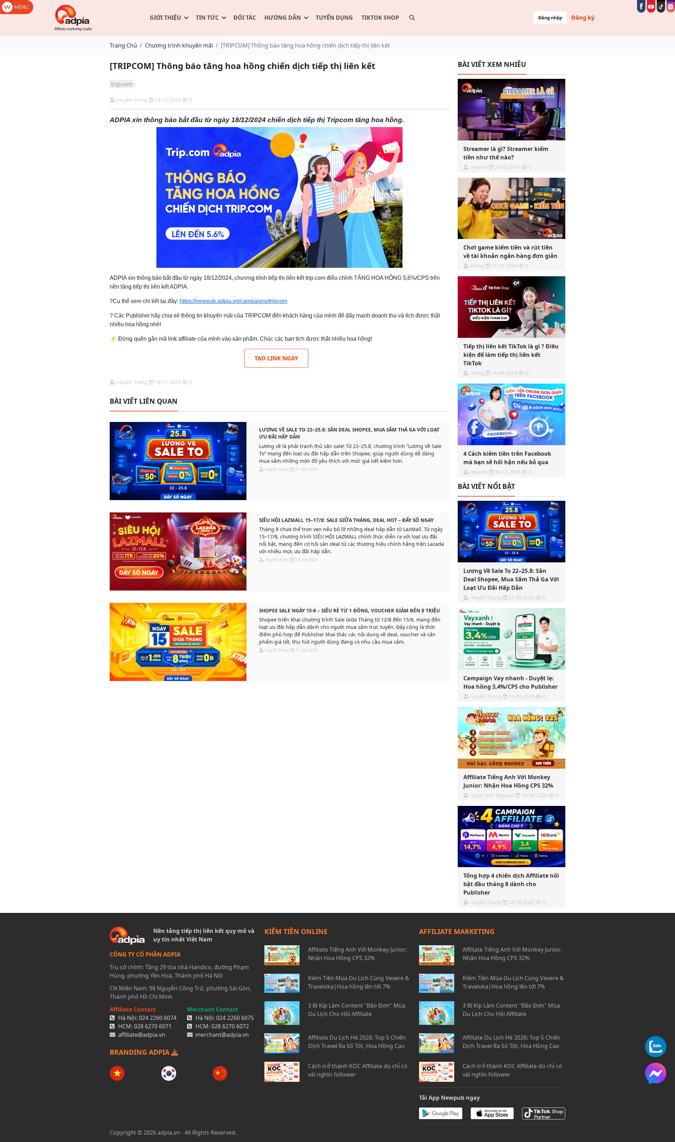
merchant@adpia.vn (222, 1035)
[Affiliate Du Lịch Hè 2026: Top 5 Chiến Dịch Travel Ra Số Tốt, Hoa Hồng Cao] (282, 1043)
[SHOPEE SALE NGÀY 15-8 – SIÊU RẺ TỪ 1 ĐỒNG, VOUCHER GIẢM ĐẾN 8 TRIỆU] (178, 642)
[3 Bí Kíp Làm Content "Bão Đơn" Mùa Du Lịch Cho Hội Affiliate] (282, 1013)
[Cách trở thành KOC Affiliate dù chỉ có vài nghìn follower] (282, 1072)
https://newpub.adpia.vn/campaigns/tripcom (233, 301)
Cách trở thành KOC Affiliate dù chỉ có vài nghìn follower (357, 1070)
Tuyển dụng (334, 17)
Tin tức (207, 17)
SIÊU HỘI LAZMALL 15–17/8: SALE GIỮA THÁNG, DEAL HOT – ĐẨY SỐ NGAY (346, 520)
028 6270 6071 (153, 1026)
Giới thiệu (165, 17)
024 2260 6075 (235, 1018)
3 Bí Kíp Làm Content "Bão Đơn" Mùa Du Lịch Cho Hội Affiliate (356, 1010)
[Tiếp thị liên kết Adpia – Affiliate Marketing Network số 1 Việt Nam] (73, 17)
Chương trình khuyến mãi (179, 45)
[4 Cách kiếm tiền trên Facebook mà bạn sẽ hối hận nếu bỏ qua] (511, 414)
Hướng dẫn (282, 17)
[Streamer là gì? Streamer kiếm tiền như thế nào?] (511, 109)
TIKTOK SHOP (380, 17)
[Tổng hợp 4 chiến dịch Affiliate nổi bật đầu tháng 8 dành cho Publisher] (511, 836)
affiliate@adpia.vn (141, 1035)
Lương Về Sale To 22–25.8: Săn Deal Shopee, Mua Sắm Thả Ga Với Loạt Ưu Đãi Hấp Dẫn (349, 433)
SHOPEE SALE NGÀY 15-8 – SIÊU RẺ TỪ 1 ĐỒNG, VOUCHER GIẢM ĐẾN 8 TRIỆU (349, 610)
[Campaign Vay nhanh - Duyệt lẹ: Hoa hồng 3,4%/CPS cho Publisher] (511, 639)
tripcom (121, 84)
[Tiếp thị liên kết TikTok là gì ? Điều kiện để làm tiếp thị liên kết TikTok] (511, 307)
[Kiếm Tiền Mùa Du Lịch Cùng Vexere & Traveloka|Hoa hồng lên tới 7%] (282, 983)
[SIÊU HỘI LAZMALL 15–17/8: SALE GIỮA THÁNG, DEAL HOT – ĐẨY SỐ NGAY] (178, 551)
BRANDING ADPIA (140, 1052)
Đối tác (244, 17)
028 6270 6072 (230, 1026)
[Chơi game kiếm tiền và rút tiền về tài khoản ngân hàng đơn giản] (511, 208)
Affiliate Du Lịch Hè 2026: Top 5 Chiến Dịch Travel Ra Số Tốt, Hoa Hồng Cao (357, 1042)
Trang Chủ (123, 45)
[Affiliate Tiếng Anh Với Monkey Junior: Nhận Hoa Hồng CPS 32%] (511, 738)
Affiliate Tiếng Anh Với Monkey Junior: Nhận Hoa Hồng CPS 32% (357, 954)
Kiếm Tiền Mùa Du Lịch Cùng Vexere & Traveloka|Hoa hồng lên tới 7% (358, 982)
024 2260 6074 (157, 1018)
